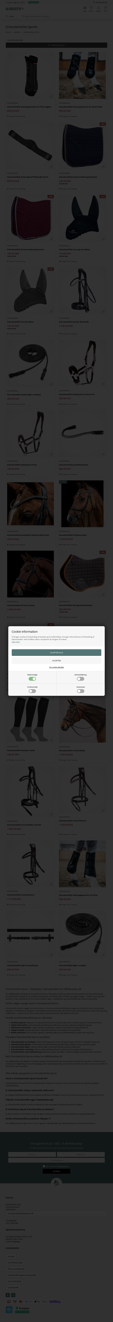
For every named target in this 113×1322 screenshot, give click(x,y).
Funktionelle (32, 687)
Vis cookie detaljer (56, 667)
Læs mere (16, 642)
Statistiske (80, 687)
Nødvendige (32, 674)
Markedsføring (81, 674)
